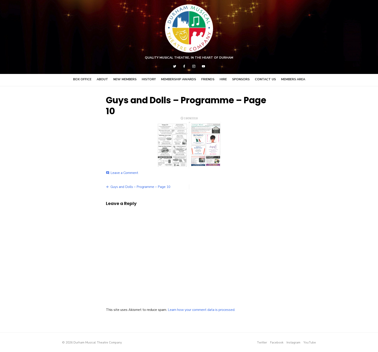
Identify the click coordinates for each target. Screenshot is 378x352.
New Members (124, 79)
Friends (207, 79)
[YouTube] (203, 66)
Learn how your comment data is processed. (201, 309)
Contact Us (265, 79)
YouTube (309, 342)
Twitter (262, 342)
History (149, 79)
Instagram (293, 342)
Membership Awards (178, 79)
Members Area (293, 79)
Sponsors (241, 79)
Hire (223, 79)
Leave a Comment (124, 172)
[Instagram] (194, 66)
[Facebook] (184, 66)
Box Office (82, 79)
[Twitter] (174, 66)
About (102, 79)
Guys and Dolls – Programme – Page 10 (140, 187)
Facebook (277, 342)
